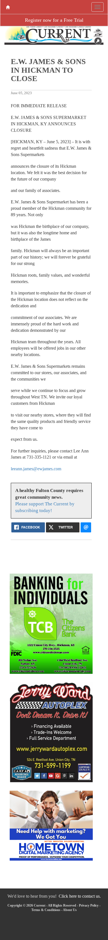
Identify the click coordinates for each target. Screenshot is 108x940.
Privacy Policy (89, 905)
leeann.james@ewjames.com (36, 468)
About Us (70, 910)
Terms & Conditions (45, 910)
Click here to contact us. (80, 896)
